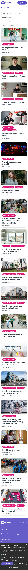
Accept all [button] (7, 563)
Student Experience (6, 13)
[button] (14, 567)
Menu (23, 3)
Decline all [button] (20, 563)
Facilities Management (7, 21)
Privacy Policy (4, 554)
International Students (7, 17)
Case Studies (17, 13)
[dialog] (14, 556)
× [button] (26, 544)
